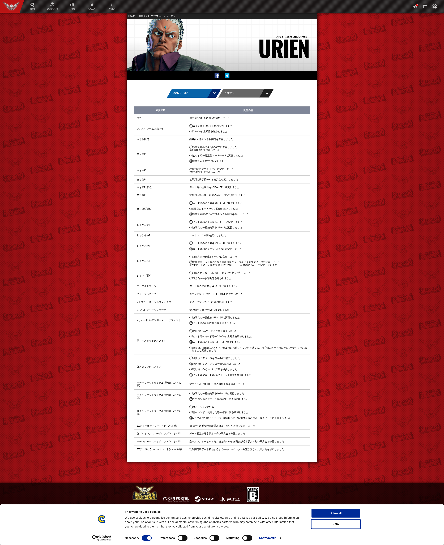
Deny (335, 523)
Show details (267, 538)
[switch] (182, 538)
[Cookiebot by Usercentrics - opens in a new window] (101, 538)
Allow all (336, 513)
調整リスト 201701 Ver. (151, 16)
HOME (131, 16)
